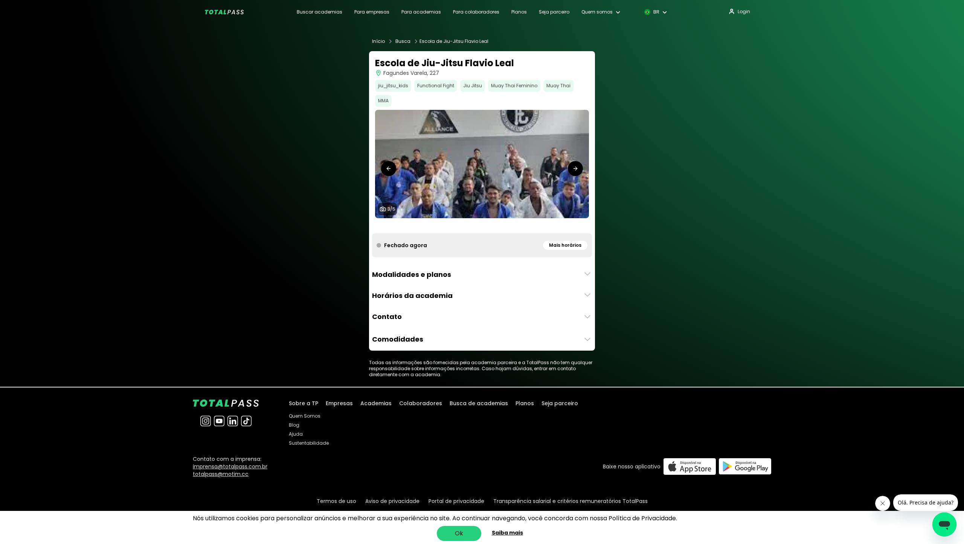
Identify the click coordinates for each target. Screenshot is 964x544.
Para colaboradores (476, 12)
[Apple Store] (690, 466)
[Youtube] (219, 421)
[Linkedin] (232, 421)
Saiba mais (507, 532)
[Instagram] (205, 421)
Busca (402, 41)
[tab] (469, 225)
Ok (459, 533)
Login (744, 11)
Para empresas (371, 12)
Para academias (421, 12)
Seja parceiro (554, 12)
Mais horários (565, 245)
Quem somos (597, 12)
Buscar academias (319, 12)
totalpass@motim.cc (221, 474)
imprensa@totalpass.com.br (230, 466)
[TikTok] (246, 421)
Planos (519, 12)
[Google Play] (745, 466)
